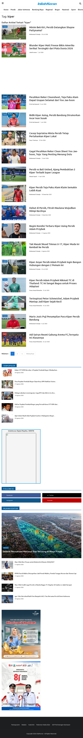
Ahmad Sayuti (33, 176)
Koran (6, 9)
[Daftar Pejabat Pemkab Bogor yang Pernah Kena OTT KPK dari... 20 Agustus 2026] (30, 410)
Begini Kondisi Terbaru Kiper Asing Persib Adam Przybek (52, 227)
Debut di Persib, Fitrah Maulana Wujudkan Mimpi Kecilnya (52, 209)
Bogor (57, 9)
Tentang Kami (15, 725)
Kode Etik (31, 725)
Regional (49, 9)
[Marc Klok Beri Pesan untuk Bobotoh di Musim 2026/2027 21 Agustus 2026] (28, 568)
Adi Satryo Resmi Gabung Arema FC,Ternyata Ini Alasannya (54, 336)
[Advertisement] (41, 76)
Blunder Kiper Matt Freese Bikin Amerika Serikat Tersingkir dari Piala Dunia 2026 (51, 47)
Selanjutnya (30, 353)
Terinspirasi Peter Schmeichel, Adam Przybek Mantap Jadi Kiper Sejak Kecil (54, 300)
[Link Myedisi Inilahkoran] (8, 460)
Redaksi (24, 725)
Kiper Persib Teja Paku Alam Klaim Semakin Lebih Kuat (53, 189)
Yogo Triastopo (33, 140)
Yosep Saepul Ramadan (35, 290)
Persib (13, 9)
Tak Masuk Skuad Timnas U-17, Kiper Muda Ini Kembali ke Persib (54, 246)
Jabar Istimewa (24, 9)
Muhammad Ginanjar (35, 34)
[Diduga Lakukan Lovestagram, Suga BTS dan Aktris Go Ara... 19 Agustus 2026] (29, 399)
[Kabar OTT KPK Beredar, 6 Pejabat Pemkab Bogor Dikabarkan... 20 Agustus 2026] (30, 376)
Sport (73, 9)
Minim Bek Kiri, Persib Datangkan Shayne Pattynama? (51, 29)
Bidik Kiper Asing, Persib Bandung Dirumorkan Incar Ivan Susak (54, 117)
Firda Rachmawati (34, 104)
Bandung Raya (38, 9)
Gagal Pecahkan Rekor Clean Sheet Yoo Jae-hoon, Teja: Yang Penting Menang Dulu (53, 153)
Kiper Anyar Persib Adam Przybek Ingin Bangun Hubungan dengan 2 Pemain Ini (55, 264)
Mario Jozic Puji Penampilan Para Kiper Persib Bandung (54, 318)
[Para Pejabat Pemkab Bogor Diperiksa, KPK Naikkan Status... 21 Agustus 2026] (29, 388)
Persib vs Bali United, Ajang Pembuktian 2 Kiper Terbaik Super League (52, 171)
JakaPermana (33, 52)
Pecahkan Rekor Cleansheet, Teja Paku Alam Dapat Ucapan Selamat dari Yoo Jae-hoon (53, 99)
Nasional (65, 9)
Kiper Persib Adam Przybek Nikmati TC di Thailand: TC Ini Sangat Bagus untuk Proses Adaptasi (53, 283)
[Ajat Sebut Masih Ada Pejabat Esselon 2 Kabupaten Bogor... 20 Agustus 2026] (28, 422)
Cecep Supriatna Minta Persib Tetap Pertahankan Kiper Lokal (49, 135)
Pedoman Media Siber (43, 725)
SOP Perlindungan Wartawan (61, 725)
